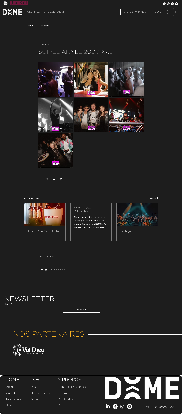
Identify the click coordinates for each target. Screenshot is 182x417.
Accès (34, 399)
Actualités (44, 25)
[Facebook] (164, 3)
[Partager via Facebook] (39, 179)
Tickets (63, 405)
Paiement (65, 393)
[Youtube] (176, 3)
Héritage (125, 231)
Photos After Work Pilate (43, 231)
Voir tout (154, 198)
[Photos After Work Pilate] (44, 214)
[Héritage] (137, 214)
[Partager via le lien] (60, 179)
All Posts (28, 25)
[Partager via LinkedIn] (53, 179)
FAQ (33, 387)
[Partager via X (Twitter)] (46, 179)
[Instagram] (168, 3)
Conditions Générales (72, 387)
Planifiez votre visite (43, 393)
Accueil (11, 387)
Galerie (10, 405)
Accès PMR (66, 399)
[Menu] (171, 12)
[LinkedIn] (172, 3)
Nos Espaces (14, 399)
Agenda (11, 393)
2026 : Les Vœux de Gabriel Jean (86, 210)
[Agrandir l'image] (55, 79)
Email (8, 304)
